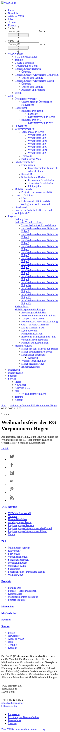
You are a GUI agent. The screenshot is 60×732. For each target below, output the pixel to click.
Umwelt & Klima (24, 195)
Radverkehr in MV (31, 119)
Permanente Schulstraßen (41, 180)
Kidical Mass (28, 174)
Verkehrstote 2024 (37, 140)
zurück (4, 448)
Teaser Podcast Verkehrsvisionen (38, 225)
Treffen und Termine (32, 77)
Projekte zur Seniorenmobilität (37, 192)
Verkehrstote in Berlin (32, 131)
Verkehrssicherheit (24, 128)
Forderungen (28, 165)
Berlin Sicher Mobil (31, 159)
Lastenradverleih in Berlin (41, 116)
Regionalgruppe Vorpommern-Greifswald (36, 74)
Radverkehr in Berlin (32, 110)
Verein (18, 92)
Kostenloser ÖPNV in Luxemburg (39, 321)
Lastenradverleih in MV (40, 122)
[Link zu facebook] (12, 467)
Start (3, 405)
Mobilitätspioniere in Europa (30, 309)
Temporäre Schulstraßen (41, 183)
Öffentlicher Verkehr (25, 98)
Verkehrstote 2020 (37, 153)
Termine (12, 22)
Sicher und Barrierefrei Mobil (36, 351)
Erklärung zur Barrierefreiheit (23, 717)
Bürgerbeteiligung (30, 366)
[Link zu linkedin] (12, 483)
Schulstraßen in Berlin (33, 177)
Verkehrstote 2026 (37, 134)
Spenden (12, 375)
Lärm (24, 198)
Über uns (26, 71)
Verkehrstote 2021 (37, 150)
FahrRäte (33, 113)
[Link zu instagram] (12, 475)
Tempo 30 (26, 156)
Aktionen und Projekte (33, 89)
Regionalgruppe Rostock (28, 68)
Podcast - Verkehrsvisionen (29, 222)
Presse (11, 10)
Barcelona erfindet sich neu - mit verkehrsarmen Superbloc (38, 338)
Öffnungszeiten (9, 706)
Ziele (10, 95)
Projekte (12, 216)
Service (12, 378)
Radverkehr (21, 107)
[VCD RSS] (12, 500)
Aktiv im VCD (16, 16)
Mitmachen (14, 369)
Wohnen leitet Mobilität (33, 360)
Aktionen (33, 357)
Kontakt (12, 25)
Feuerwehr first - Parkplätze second (33, 210)
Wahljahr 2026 (22, 213)
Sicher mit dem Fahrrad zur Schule (39, 348)
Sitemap (12, 723)
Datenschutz (14, 720)
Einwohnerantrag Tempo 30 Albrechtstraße (43, 169)
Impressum (14, 714)
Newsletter (13, 13)
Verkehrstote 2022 (37, 146)
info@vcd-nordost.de (12, 703)
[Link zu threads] (12, 492)
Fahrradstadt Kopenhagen (34, 342)
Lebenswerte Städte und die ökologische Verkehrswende (36, 203)
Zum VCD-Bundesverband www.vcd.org (23, 729)
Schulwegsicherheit (25, 162)
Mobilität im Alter (24, 189)
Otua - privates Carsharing (35, 324)
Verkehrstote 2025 (37, 137)
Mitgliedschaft (15, 372)
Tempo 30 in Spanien (32, 318)
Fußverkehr (21, 125)
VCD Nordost (15, 53)
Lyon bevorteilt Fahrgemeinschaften (31, 332)
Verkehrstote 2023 (37, 143)
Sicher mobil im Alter (32, 363)
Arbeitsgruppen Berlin (26, 65)
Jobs (10, 19)
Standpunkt (21, 207)
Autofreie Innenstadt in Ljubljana (38, 315)
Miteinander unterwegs (33, 354)
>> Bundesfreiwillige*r (33, 393)
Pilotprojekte (34, 186)
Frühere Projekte (23, 345)
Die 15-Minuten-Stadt (32, 327)
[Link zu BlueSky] (12, 459)
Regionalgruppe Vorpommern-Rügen (34, 80)
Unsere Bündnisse (24, 62)
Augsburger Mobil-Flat (33, 312)
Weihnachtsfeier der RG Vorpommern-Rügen (33, 405)
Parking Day (21, 219)
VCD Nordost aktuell (26, 56)
